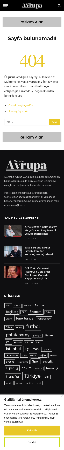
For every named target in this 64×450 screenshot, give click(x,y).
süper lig (12, 368)
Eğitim (9, 319)
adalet (17, 305)
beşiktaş (12, 312)
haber (39, 342)
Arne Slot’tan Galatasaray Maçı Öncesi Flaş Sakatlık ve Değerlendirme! (41, 230)
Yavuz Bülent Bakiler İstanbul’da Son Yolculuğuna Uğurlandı (39, 251)
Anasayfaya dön (18, 111)
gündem (29, 342)
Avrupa (39, 305)
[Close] (61, 396)
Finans (19, 327)
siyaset (10, 361)
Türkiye (32, 376)
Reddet (32, 442)
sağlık (42, 355)
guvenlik (18, 342)
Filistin (9, 327)
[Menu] (5, 5)
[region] (32, 422)
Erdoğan (49, 312)
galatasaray (18, 334)
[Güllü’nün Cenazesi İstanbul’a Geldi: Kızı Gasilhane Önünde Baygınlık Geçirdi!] (13, 272)
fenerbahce (24, 318)
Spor (35, 361)
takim (26, 368)
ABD (8, 305)
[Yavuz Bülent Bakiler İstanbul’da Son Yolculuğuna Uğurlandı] (13, 251)
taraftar (38, 369)
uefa (47, 377)
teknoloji (52, 368)
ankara (27, 305)
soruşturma (23, 362)
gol (8, 342)
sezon (53, 355)
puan (24, 355)
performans (12, 355)
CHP (24, 312)
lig (27, 349)
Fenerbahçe (44, 318)
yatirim (29, 383)
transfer (13, 376)
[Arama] (59, 5)
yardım (19, 383)
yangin (9, 383)
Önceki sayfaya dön (21, 105)
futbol (33, 326)
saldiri (33, 355)
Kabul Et (32, 430)
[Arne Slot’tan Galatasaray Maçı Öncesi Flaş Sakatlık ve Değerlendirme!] (13, 231)
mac (35, 349)
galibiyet (37, 336)
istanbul (13, 348)
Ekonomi (36, 312)
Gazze (49, 335)
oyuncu (47, 349)
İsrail (39, 383)
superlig (48, 361)
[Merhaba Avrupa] (32, 5)
